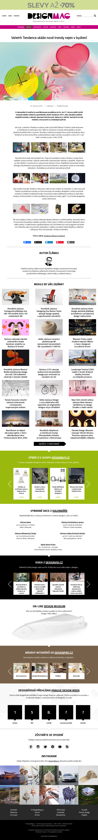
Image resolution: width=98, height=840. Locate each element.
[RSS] (67, 747)
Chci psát (13, 814)
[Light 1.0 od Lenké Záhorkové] (76, 178)
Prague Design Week (65, 690)
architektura (37, 27)
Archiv (37, 814)
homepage (21, 27)
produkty (53, 27)
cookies (67, 830)
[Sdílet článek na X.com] (38, 242)
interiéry (16, 16)
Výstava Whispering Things (25, 533)
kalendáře (59, 511)
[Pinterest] (53, 747)
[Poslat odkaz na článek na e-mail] (71, 242)
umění (78, 27)
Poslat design (84, 812)
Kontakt (13, 809)
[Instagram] (38, 747)
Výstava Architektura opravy (72, 522)
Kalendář (60, 812)
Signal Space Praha (48, 544)
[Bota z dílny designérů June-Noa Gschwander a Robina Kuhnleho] (21, 209)
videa (10, 16)
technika (66, 27)
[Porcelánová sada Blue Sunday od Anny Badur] (39, 209)
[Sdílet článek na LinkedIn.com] (49, 242)
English (84, 814)
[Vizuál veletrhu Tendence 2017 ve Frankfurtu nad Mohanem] (49, 71)
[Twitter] (45, 747)
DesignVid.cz (54, 562)
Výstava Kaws (25, 522)
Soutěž (84, 809)
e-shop (4, 16)
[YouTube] (60, 747)
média (73, 27)
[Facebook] (31, 747)
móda (59, 27)
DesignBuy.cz (61, 457)
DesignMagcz (54, 760)
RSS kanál (61, 809)
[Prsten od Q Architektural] (58, 209)
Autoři (37, 812)
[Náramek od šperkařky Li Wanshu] (76, 209)
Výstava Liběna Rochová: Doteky (72, 533)
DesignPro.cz (64, 652)
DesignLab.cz (53, 836)
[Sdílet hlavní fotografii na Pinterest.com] (60, 242)
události (28, 27)
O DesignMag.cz (37, 809)
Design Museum (54, 606)
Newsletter (60, 814)
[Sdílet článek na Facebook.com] (27, 242)
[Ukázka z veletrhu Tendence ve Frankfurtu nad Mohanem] (21, 147)
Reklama (13, 812)
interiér (45, 27)
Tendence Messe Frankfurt (54, 235)
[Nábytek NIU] (58, 178)
